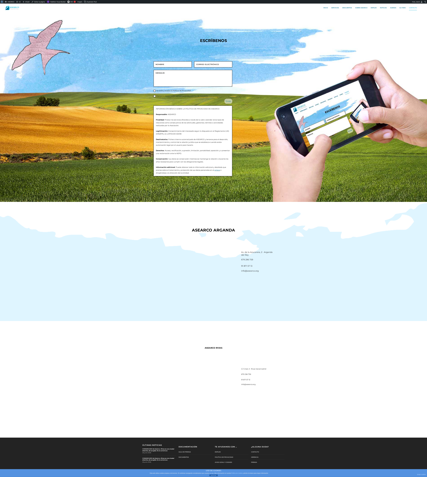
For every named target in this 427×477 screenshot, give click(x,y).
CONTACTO (413, 8)
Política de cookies (237, 473)
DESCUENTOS (347, 8)
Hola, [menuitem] (416, 2)
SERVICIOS (335, 8)
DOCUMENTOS (184, 457)
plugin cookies (421, 474)
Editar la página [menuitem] (39, 2)
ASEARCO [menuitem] (11, 2)
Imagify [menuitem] (79, 2)
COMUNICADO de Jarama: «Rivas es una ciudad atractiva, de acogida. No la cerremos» (158, 450)
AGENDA (393, 8)
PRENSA (254, 462)
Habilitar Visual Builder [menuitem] (58, 2)
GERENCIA (254, 457)
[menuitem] (2, 2)
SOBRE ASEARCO (361, 8)
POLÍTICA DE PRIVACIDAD (224, 457)
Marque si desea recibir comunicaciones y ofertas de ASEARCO (182, 96)
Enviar (228, 101)
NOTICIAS (383, 8)
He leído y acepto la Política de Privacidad (173, 91)
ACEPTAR (213, 475)
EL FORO (403, 8)
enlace (217, 170)
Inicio (325, 8)
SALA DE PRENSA (185, 452)
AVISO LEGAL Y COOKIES (223, 462)
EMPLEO (374, 8)
